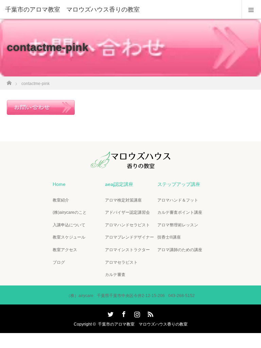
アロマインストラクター (127, 249)
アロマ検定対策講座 (123, 200)
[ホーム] (9, 81)
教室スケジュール (69, 237)
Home (59, 184)
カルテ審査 (115, 274)
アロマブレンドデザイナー (129, 237)
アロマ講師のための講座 (179, 249)
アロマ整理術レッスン (177, 225)
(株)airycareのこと (70, 212)
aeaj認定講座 (119, 184)
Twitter (110, 313)
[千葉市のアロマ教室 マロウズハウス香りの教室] (120, 9)
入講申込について (69, 225)
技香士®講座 (169, 237)
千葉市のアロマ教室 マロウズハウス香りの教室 (143, 324)
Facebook (123, 313)
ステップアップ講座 (178, 184)
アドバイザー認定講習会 (127, 212)
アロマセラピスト (121, 262)
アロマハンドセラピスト (127, 225)
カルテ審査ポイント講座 (179, 212)
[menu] (251, 9)
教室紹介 (61, 200)
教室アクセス (65, 249)
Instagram (136, 313)
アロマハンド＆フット (177, 200)
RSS (149, 313)
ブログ (59, 262)
